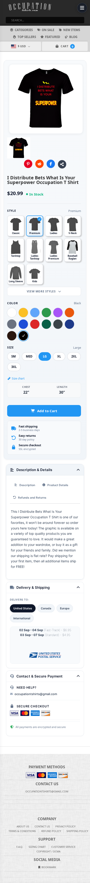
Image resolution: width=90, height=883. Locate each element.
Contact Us (42, 826)
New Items (71, 30)
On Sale (48, 30)
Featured (52, 37)
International (21, 618)
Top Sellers (27, 37)
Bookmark (48, 867)
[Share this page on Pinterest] (28, 164)
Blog (73, 37)
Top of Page (87, 750)
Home (3, 750)
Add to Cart (47, 410)
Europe (64, 608)
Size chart (18, 378)
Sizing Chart (37, 846)
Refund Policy (51, 831)
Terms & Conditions (22, 831)
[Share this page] (62, 164)
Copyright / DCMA (48, 851)
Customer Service (63, 846)
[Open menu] (82, 8)
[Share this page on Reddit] (39, 164)
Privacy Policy (65, 826)
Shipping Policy (77, 831)
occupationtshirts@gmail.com (36, 694)
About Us (23, 826)
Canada (46, 608)
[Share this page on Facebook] (51, 164)
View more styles (42, 291)
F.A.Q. (19, 846)
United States (22, 608)
